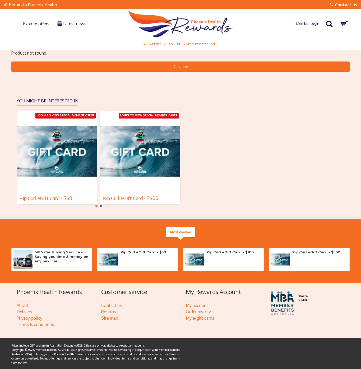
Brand (156, 44)
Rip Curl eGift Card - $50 (46, 198)
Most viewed (180, 232)
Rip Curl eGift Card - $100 (230, 252)
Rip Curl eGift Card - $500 (130, 198)
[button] (96, 206)
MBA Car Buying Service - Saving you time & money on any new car (61, 256)
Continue (180, 66)
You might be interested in (47, 100)
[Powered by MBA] (282, 302)
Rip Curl (174, 44)
